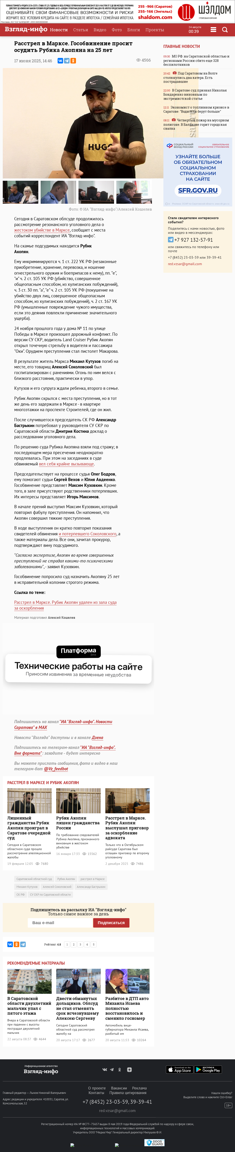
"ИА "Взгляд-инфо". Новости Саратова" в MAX (63, 724)
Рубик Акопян (66, 879)
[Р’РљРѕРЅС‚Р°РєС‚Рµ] (60, 60)
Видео (100, 29)
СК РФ (21, 895)
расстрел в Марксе (93, 879)
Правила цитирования (127, 1092)
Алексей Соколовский (57, 887)
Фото (117, 29)
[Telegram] (67, 60)
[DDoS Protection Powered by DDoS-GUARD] (154, 1145)
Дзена (97, 737)
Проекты (154, 29)
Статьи (80, 29)
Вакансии (119, 1088)
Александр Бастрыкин (91, 887)
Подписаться (111, 922)
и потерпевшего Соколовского (87, 533)
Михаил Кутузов (27, 887)
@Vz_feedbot (56, 768)
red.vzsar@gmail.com (185, 263)
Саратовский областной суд (34, 879)
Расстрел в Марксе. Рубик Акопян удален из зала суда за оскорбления (65, 605)
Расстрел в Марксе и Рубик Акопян (43, 782)
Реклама (139, 1088)
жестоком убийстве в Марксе (42, 230)
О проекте (97, 1088)
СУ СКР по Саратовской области (50, 895)
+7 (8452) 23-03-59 (183, 257)
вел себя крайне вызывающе (66, 464)
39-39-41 (214, 257)
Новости (59, 29)
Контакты (96, 1092)
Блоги (133, 29)
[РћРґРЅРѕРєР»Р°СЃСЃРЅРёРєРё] (73, 60)
